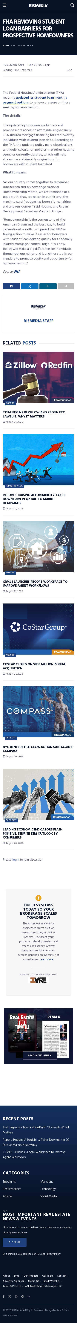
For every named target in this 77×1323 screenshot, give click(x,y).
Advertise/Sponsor (13, 1281)
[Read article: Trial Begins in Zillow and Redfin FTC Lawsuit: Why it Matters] (38, 377)
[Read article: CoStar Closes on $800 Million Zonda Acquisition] (38, 629)
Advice (7, 1196)
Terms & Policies (12, 1286)
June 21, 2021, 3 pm (39, 65)
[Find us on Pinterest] (22, 1296)
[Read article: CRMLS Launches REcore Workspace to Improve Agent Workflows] (38, 546)
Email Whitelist (51, 1281)
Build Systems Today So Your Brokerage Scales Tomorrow (38, 911)
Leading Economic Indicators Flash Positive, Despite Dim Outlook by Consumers (32, 833)
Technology (48, 1189)
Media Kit (33, 1281)
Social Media (48, 1196)
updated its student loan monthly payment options (35, 100)
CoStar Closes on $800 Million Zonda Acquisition (34, 666)
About (6, 1276)
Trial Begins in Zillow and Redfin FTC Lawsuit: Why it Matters (34, 414)
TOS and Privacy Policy (48, 1254)
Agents (10, 403)
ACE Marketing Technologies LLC (43, 1286)
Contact (61, 1276)
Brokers (11, 738)
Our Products (31, 1276)
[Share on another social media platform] (66, 286)
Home (6, 45)
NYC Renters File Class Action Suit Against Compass (38, 749)
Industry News (23, 45)
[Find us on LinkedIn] (29, 1296)
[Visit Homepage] (38, 5)
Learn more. (47, 959)
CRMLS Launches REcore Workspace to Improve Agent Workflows (35, 584)
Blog (16, 1276)
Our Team (47, 1276)
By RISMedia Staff (13, 65)
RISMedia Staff (38, 321)
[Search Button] (72, 5)
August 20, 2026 (14, 757)
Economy (11, 820)
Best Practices (12, 1189)
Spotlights (9, 1181)
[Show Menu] (4, 5)
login (15, 859)
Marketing (46, 1181)
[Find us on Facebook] (3, 1296)
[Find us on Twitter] (9, 1296)
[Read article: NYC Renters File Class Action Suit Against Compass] (38, 711)
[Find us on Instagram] (16, 1296)
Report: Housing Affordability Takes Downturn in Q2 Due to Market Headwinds (34, 499)
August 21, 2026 (14, 422)
